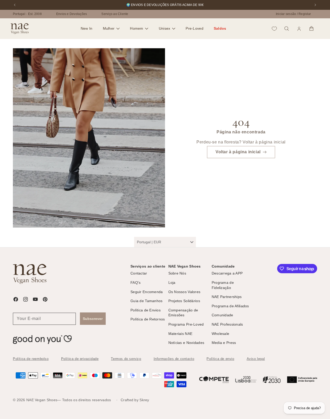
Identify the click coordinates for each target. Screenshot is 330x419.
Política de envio (220, 359)
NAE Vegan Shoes (41, 400)
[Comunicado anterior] (14, 5)
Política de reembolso (31, 359)
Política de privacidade (80, 359)
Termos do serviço (126, 359)
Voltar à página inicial (238, 152)
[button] (111, 28)
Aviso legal (256, 359)
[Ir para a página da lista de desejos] (274, 28)
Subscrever (93, 319)
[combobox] (165, 242)
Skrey (144, 400)
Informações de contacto (174, 359)
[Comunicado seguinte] (315, 5)
